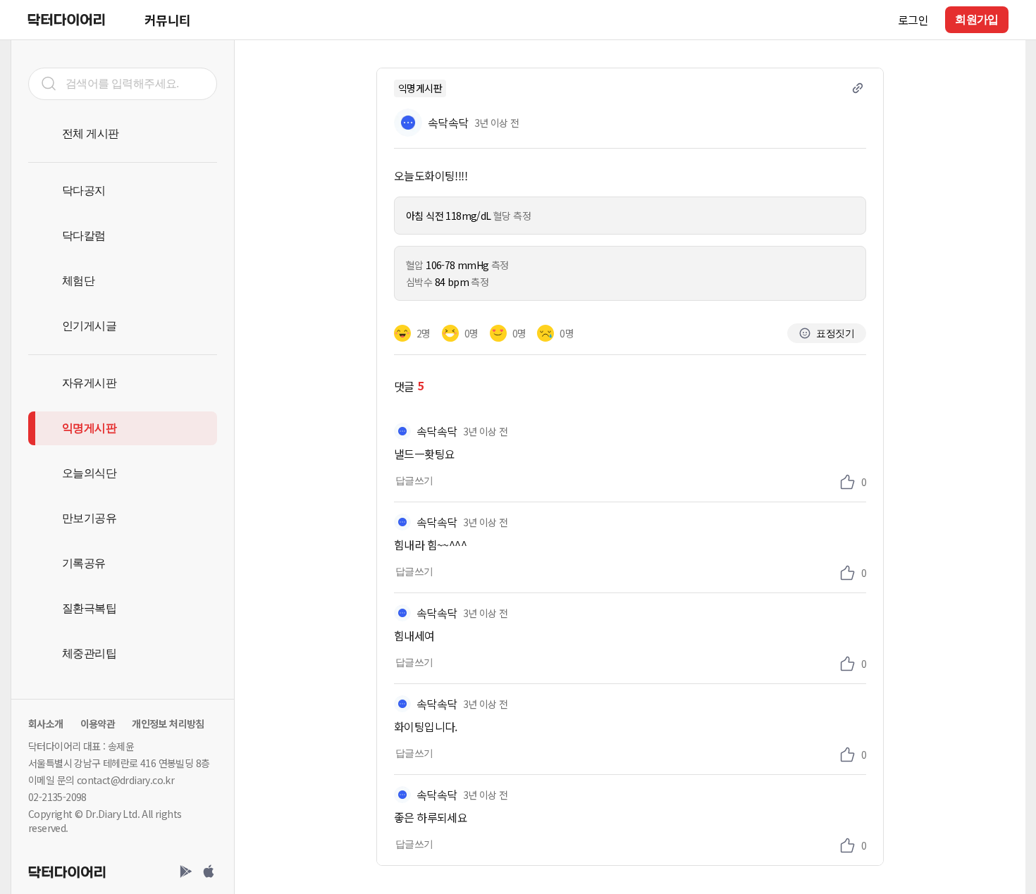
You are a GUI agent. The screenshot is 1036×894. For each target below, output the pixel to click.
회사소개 (45, 723)
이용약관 (98, 723)
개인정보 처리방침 (168, 723)
